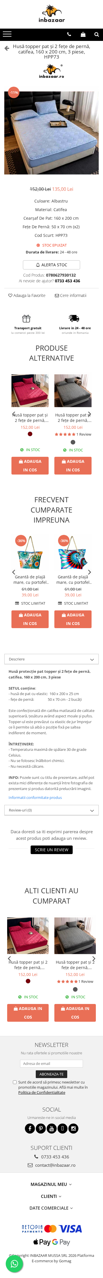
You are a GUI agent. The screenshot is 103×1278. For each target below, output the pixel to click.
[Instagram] (73, 1129)
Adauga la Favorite (28, 295)
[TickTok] (63, 1129)
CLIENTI (49, 1196)
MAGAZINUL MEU (49, 1184)
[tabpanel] (51, 133)
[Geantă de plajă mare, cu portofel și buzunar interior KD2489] (30, 552)
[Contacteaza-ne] (69, 34)
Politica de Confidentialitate (41, 1092)
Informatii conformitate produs (35, 797)
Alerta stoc (54, 264)
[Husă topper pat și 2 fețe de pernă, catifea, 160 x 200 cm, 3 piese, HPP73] (51, 133)
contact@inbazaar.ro (55, 1165)
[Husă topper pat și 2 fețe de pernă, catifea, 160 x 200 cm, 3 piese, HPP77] (30, 390)
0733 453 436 (54, 1157)
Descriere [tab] (17, 659)
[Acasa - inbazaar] (51, 14)
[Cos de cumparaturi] (83, 34)
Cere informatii (72, 295)
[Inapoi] (4, 48)
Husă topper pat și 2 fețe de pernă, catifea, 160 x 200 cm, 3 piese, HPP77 (30, 417)
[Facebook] (30, 1129)
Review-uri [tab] (20, 810)
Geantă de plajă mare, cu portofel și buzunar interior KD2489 (30, 579)
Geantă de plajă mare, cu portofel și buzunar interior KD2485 (73, 579)
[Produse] (8, 35)
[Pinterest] (41, 1129)
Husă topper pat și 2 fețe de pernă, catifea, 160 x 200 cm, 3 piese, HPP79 (73, 417)
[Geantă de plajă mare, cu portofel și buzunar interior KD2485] (73, 552)
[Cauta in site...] (96, 34)
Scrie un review (51, 849)
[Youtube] (52, 1129)
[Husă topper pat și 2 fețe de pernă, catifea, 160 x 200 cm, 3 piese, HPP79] (73, 390)
